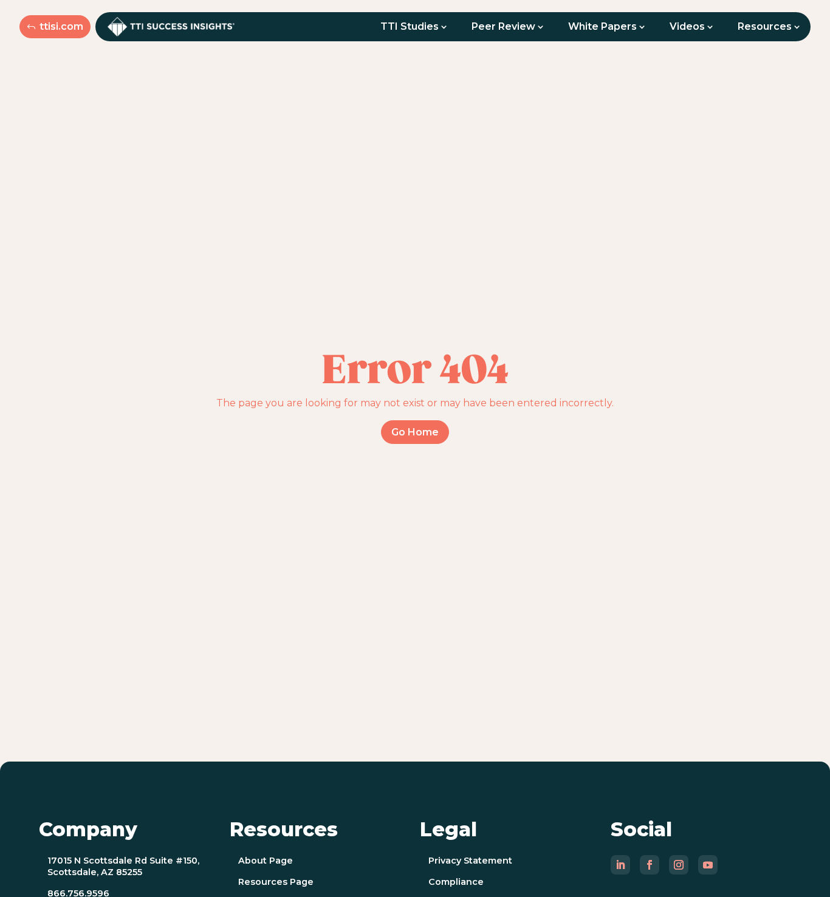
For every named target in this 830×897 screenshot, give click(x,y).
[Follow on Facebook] (649, 865)
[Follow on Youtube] (708, 865)
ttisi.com (61, 26)
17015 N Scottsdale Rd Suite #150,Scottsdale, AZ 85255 (123, 866)
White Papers (602, 26)
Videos (687, 26)
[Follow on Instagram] (678, 865)
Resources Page (276, 881)
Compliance (456, 881)
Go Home (415, 432)
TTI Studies (409, 26)
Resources (765, 26)
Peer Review (503, 26)
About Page (265, 860)
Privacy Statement (470, 860)
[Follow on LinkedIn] (620, 865)
